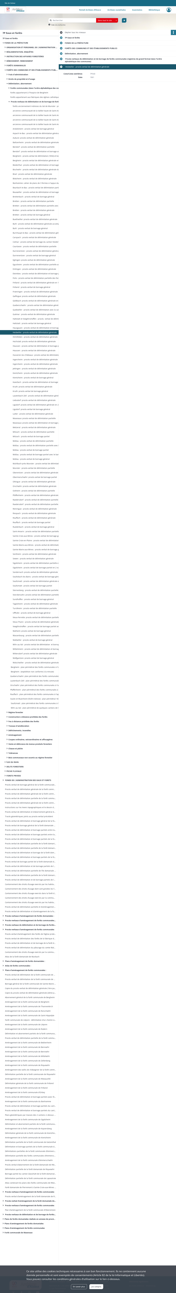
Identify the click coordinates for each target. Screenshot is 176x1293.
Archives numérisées (116, 10)
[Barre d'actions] (173, 32)
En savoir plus (79, 1286)
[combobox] (107, 20)
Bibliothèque (154, 10)
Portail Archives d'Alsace (90, 10)
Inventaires (137, 10)
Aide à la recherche (58, 25)
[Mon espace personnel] (168, 9)
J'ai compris (96, 1286)
